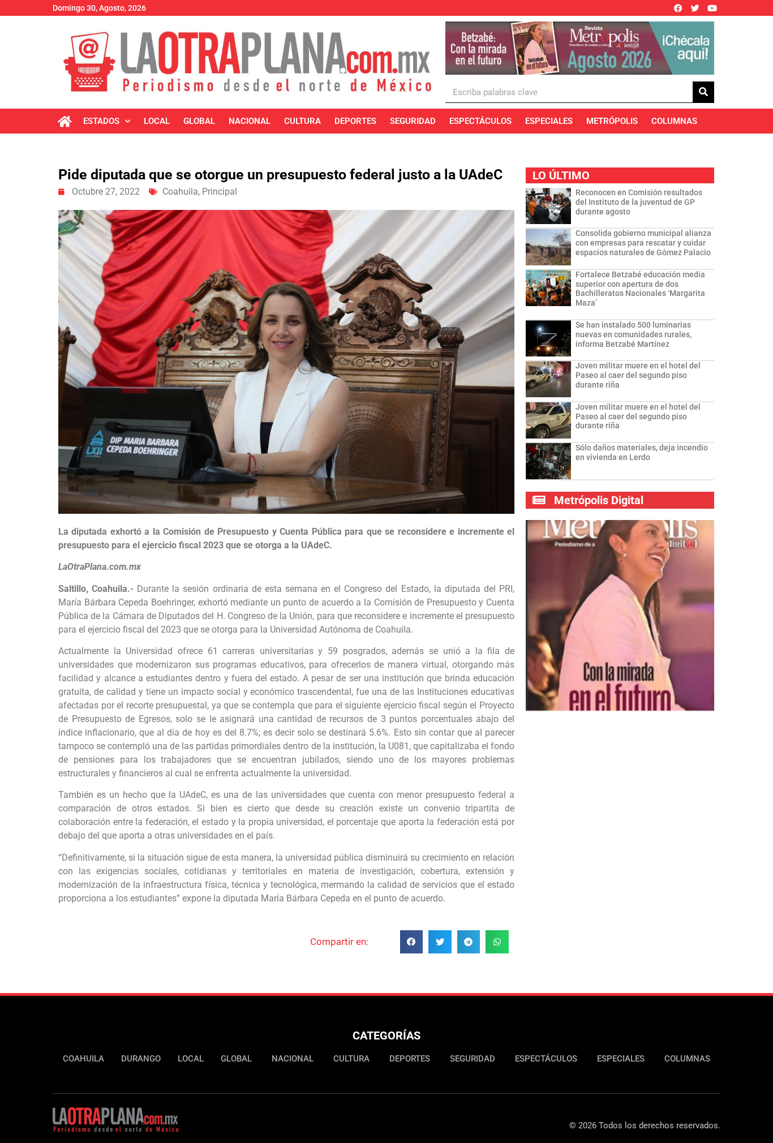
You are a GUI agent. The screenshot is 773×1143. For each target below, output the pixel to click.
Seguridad (413, 121)
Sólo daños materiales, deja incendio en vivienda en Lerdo (642, 452)
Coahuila (180, 191)
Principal (219, 191)
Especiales (549, 121)
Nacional (249, 121)
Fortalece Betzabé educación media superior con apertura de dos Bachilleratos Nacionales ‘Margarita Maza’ (640, 288)
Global (199, 121)
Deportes (355, 121)
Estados (101, 121)
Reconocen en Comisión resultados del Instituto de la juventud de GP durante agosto (639, 202)
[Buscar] (703, 91)
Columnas (674, 121)
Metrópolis (612, 121)
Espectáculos (480, 121)
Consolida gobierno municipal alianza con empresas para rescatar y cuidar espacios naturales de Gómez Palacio (643, 243)
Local (157, 121)
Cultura (302, 121)
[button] (411, 941)
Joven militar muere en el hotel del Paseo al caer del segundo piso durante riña (638, 375)
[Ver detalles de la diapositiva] (579, 48)
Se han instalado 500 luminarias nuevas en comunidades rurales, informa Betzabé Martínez (634, 334)
